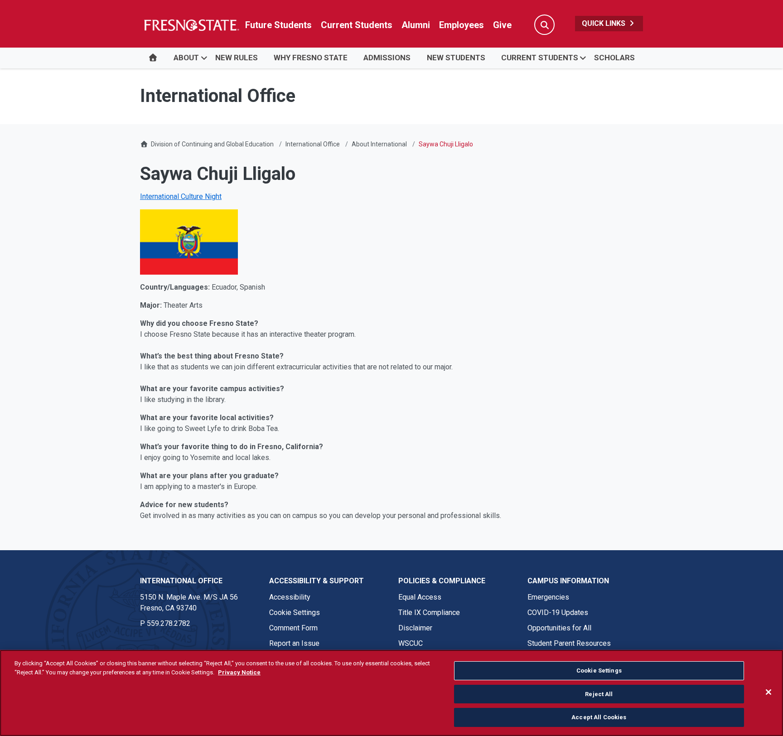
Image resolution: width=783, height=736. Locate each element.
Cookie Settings (294, 612)
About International (379, 144)
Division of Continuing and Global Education (212, 144)
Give (502, 24)
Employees (461, 24)
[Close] (768, 692)
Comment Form (293, 628)
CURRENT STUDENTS (539, 57)
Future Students (278, 24)
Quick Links (604, 23)
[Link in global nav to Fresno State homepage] (191, 25)
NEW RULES (236, 57)
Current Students (356, 24)
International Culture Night (181, 196)
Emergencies (548, 597)
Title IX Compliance (429, 612)
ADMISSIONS (387, 57)
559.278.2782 (168, 623)
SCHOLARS (614, 57)
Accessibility (289, 597)
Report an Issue (294, 643)
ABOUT (186, 57)
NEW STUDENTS (456, 57)
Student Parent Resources (569, 643)
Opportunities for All (559, 628)
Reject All (599, 694)
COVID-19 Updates (557, 612)
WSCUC (410, 643)
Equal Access (419, 597)
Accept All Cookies (598, 717)
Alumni (415, 24)
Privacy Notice (239, 672)
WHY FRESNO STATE (311, 57)
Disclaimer (415, 628)
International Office (312, 144)
